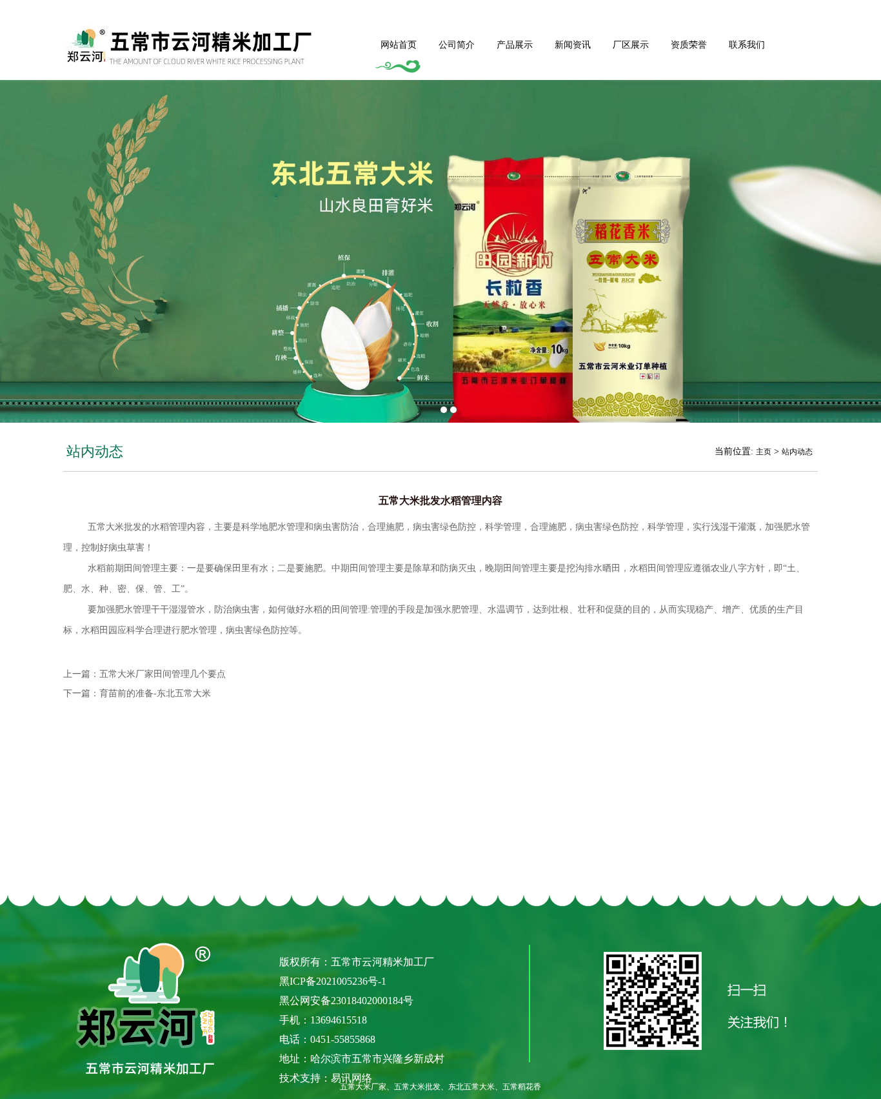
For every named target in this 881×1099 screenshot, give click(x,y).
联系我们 (747, 45)
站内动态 (797, 451)
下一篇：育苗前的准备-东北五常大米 (137, 693)
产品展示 (515, 45)
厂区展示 (631, 45)
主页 (763, 451)
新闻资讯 (573, 45)
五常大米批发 (115, 527)
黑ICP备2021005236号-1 (332, 981)
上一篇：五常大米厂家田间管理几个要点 (144, 674)
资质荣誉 (689, 45)
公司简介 (457, 45)
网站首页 (399, 45)
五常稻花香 (521, 1086)
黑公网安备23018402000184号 (346, 1000)
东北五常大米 (471, 1086)
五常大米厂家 (363, 1086)
